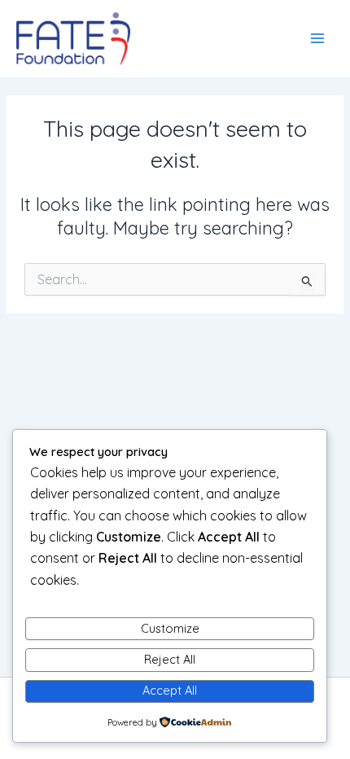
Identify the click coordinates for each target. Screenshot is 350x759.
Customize (170, 628)
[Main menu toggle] (317, 38)
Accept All (169, 690)
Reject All (169, 659)
